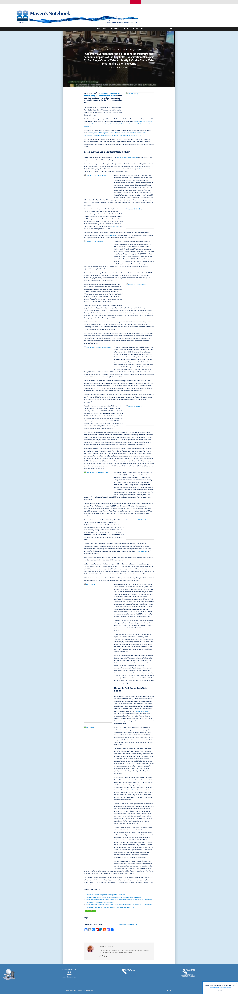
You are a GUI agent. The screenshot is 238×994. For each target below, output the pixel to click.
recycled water (143, 551)
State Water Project (144, 169)
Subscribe (145, 2)
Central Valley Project (142, 711)
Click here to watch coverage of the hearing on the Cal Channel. (106, 895)
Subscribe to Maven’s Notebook (220, 988)
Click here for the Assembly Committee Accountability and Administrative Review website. (113, 897)
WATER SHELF (138, 29)
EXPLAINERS (114, 29)
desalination (113, 235)
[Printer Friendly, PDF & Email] (90, 912)
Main (98, 29)
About (171, 2)
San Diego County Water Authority (127, 157)
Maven (113, 67)
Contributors (154, 2)
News (104, 29)
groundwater (115, 226)
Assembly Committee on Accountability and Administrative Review (102, 94)
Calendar (126, 29)
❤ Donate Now (135, 2)
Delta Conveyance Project (103, 50)
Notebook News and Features (120, 50)
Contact (164, 2)
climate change (131, 790)
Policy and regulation (136, 50)
